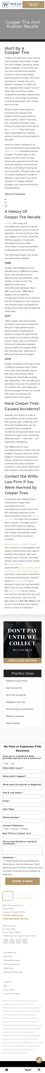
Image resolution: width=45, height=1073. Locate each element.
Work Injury (7, 956)
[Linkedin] (12, 941)
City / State (8, 809)
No (12, 763)
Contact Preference (13, 826)
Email (6, 801)
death (35, 571)
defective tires (12, 151)
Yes (6, 763)
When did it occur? (13, 768)
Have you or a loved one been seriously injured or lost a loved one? (22, 757)
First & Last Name (12, 793)
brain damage (24, 571)
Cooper (8, 223)
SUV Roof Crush (9, 952)
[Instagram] (18, 941)
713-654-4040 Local (12, 915)
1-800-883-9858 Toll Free (15, 919)
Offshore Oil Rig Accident (12, 972)
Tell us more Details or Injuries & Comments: (20, 843)
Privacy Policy (8, 990)
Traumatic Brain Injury (11, 960)
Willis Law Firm (17, 1067)
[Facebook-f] (6, 941)
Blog (5, 986)
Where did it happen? (14, 776)
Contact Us (7, 982)
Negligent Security (15, 702)
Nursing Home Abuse (11, 964)
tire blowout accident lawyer (21, 544)
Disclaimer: (9, 858)
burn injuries (26, 567)
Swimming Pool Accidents (19, 709)
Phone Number (11, 817)
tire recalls (12, 129)
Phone (24, 829)
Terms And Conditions (11, 994)
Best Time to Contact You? (17, 833)
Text (7, 829)
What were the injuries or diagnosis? (22, 784)
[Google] (24, 941)
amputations (14, 564)
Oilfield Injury (8, 968)
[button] (22, 199)
